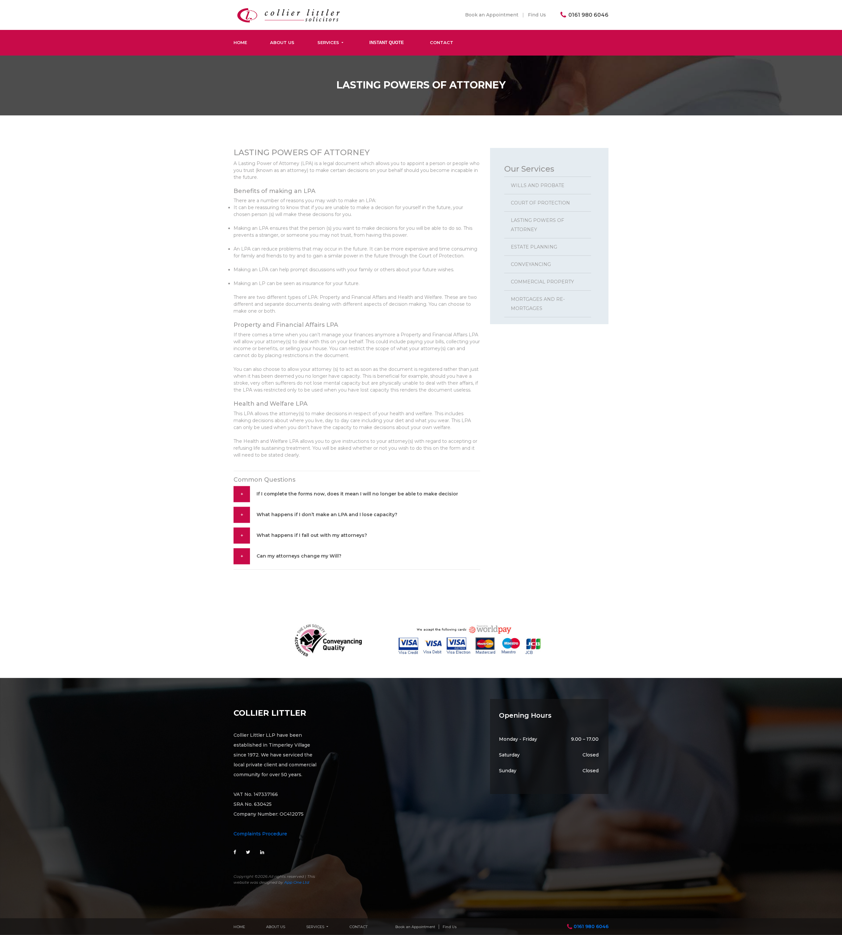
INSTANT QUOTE (386, 42)
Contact (441, 42)
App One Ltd (296, 882)
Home (240, 42)
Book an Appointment (491, 15)
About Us (282, 42)
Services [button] (328, 42)
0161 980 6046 (591, 926)
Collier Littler (270, 713)
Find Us (537, 15)
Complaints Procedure (260, 834)
